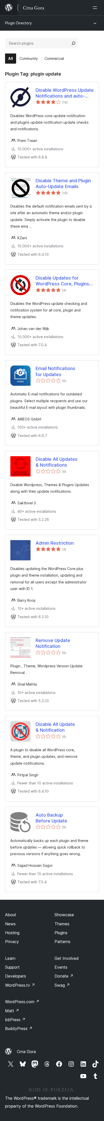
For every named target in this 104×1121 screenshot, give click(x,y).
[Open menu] (96, 7)
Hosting (12, 932)
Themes (62, 923)
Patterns (62, 941)
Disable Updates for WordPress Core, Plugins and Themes (62, 281)
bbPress (15, 1019)
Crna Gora (26, 1051)
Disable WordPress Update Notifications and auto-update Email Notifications (65, 93)
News (10, 923)
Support (12, 967)
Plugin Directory (18, 23)
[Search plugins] (73, 43)
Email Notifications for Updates (55, 371)
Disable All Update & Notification (55, 727)
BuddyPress (19, 1028)
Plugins (61, 932)
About (10, 914)
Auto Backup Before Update (51, 817)
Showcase (64, 914)
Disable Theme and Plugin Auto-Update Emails (63, 183)
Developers (15, 976)
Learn (10, 958)
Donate (64, 976)
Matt (12, 1010)
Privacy (12, 941)
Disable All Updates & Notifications (56, 462)
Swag (62, 985)
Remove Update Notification (53, 643)
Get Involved (67, 958)
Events (61, 967)
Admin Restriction (55, 543)
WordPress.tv (20, 985)
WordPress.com (22, 1001)
